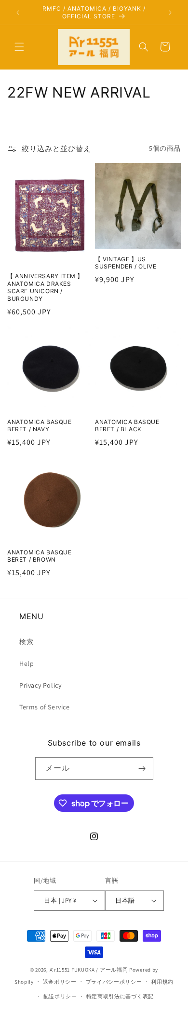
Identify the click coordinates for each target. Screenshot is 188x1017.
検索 (26, 641)
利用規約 (162, 981)
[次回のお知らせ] (170, 12)
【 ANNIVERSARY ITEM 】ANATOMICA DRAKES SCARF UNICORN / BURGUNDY (45, 287)
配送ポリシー (60, 996)
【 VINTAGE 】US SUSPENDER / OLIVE (125, 262)
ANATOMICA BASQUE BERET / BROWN (39, 556)
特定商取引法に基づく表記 (120, 996)
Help (26, 663)
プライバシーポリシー (114, 981)
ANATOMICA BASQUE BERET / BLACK (127, 425)
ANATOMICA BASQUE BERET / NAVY (39, 425)
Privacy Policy (40, 685)
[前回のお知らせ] (17, 12)
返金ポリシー (60, 981)
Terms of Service (44, 707)
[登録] (142, 768)
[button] (19, 46)
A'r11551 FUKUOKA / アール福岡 (89, 969)
